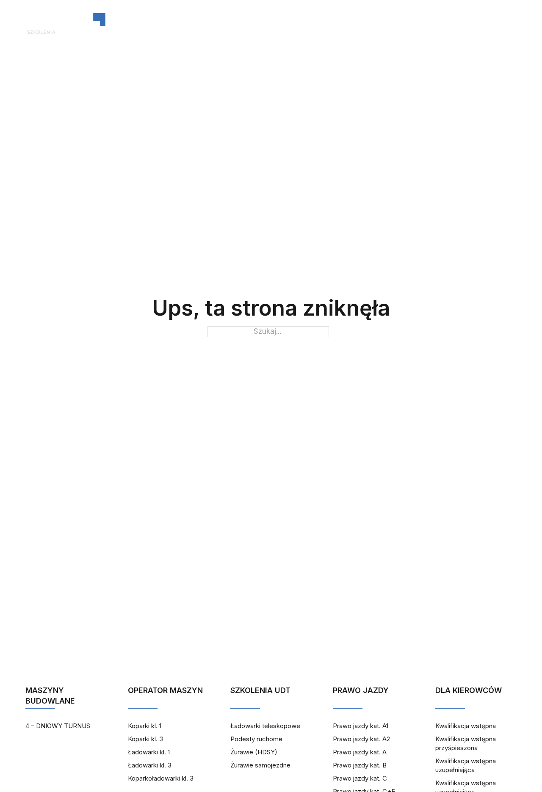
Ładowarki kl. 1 (149, 752)
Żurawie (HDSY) (253, 752)
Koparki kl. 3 (145, 739)
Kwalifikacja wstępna (465, 726)
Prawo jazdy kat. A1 (360, 726)
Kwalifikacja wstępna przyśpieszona (465, 743)
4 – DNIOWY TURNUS (57, 726)
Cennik (400, 23)
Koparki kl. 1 (144, 726)
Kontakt (353, 23)
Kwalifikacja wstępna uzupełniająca (465, 765)
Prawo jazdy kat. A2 (361, 739)
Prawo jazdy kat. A (360, 752)
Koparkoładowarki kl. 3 (161, 778)
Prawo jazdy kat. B (360, 765)
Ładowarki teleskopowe (265, 726)
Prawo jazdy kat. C (360, 778)
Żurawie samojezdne (260, 765)
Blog (310, 23)
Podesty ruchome (256, 739)
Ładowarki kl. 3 (149, 765)
